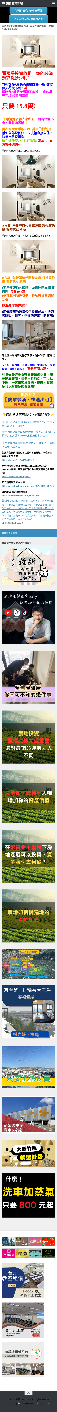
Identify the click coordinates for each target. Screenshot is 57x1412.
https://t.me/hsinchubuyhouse (16, 476)
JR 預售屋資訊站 (12, 3)
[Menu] (53, 3)
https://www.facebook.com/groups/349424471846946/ (28, 486)
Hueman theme (43, 1403)
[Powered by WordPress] (19, 1404)
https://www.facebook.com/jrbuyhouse (20, 495)
